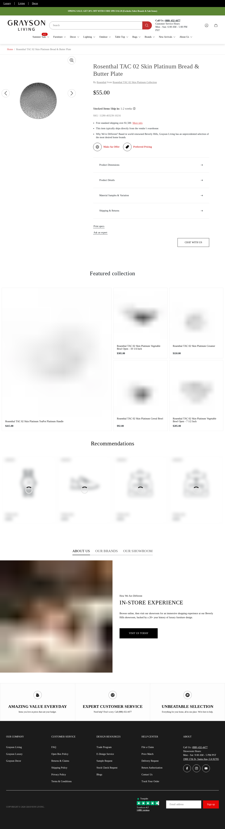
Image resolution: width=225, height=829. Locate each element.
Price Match (147, 754)
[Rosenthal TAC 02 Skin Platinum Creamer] (196, 315)
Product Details (107, 180)
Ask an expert (100, 232)
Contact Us (147, 774)
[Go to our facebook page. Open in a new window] (187, 768)
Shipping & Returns (109, 210)
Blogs (99, 774)
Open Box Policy (59, 754)
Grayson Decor (13, 761)
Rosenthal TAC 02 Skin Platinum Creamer (194, 346)
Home (10, 49)
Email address (177, 804)
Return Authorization (152, 767)
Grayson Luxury (14, 754)
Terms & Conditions (61, 781)
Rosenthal (101, 82)
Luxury (7, 3)
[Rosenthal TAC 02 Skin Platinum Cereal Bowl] (140, 387)
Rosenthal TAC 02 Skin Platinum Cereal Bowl (140, 418)
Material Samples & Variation (114, 195)
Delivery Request (150, 761)
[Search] (147, 25)
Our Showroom (138, 551)
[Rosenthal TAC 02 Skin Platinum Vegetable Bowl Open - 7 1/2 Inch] (196, 387)
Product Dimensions (109, 165)
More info (138, 123)
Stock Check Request (107, 767)
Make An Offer (111, 147)
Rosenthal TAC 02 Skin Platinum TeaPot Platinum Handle (34, 421)
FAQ (53, 747)
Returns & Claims (60, 761)
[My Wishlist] (198, 25)
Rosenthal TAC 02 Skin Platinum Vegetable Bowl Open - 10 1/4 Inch (138, 347)
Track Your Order (150, 781)
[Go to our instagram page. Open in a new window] (196, 768)
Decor (35, 3)
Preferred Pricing (142, 147)
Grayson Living (14, 747)
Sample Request (104, 761)
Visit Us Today (138, 633)
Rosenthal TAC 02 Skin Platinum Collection (135, 82)
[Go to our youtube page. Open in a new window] (206, 768)
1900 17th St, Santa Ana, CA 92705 (201, 759)
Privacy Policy (58, 774)
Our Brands (106, 551)
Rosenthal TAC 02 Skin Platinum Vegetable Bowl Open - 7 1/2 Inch (194, 420)
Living (21, 3)
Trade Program (104, 747)
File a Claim (148, 747)
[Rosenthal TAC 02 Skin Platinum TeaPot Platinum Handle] (56, 352)
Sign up (211, 804)
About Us (81, 551)
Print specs (99, 226)
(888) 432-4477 (200, 747)
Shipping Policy (59, 767)
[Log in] (206, 25)
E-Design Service (105, 754)
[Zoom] (72, 60)
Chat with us (193, 242)
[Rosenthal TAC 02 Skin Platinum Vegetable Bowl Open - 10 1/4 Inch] (140, 315)
